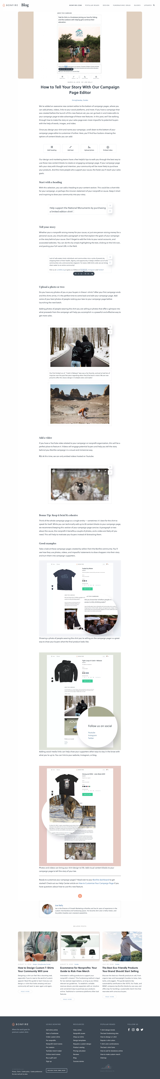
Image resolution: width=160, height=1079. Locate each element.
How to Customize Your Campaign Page (96, 883)
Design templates (79, 1040)
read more (25, 991)
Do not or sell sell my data (20, 1074)
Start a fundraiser (52, 1033)
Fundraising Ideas (122, 5)
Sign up (49, 1061)
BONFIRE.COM (75, 5)
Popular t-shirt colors (107, 1040)
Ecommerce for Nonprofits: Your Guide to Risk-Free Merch (78, 969)
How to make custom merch (110, 1054)
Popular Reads (92, 5)
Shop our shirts (78, 1037)
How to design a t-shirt (108, 1037)
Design (106, 5)
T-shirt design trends (107, 1030)
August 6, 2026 (66, 964)
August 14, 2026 (24, 964)
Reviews (76, 1054)
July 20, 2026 (108, 964)
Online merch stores (53, 1054)
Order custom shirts (53, 1037)
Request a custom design (82, 1044)
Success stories (78, 1061)
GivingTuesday (77, 100)
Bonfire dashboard (101, 879)
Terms (19, 1071)
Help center (77, 1030)
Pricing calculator (79, 1051)
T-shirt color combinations (109, 1044)
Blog (75, 1058)
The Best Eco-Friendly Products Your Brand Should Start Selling (120, 969)
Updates (148, 5)
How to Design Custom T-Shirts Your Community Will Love (36, 969)
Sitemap (103, 1058)
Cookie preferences (36, 1071)
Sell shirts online (52, 1030)
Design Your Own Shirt (57, 1070)
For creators (50, 1047)
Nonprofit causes (79, 1033)
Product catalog (78, 1047)
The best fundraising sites (109, 1033)
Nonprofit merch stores (54, 1044)
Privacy (14, 1071)
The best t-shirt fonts (107, 1047)
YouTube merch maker (54, 1051)
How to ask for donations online (111, 1051)
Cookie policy (26, 1071)
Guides (137, 5)
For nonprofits (51, 1040)
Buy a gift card (51, 1058)
